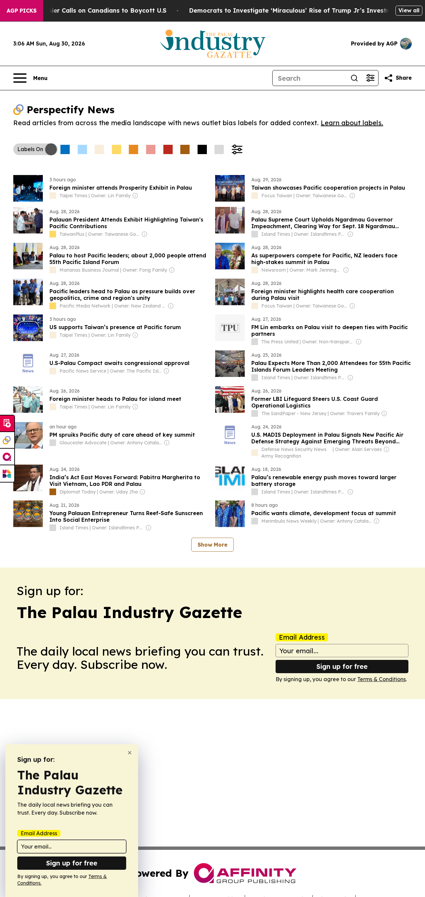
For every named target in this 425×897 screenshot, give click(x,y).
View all (408, 10)
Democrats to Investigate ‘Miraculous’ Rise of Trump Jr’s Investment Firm (303, 10)
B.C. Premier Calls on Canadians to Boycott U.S (94, 10)
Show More (212, 544)
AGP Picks (22, 10)
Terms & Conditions (381, 679)
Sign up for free (342, 666)
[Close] (130, 753)
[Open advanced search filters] (370, 78)
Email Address (302, 637)
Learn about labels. (352, 123)
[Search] (354, 78)
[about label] (52, 195)
